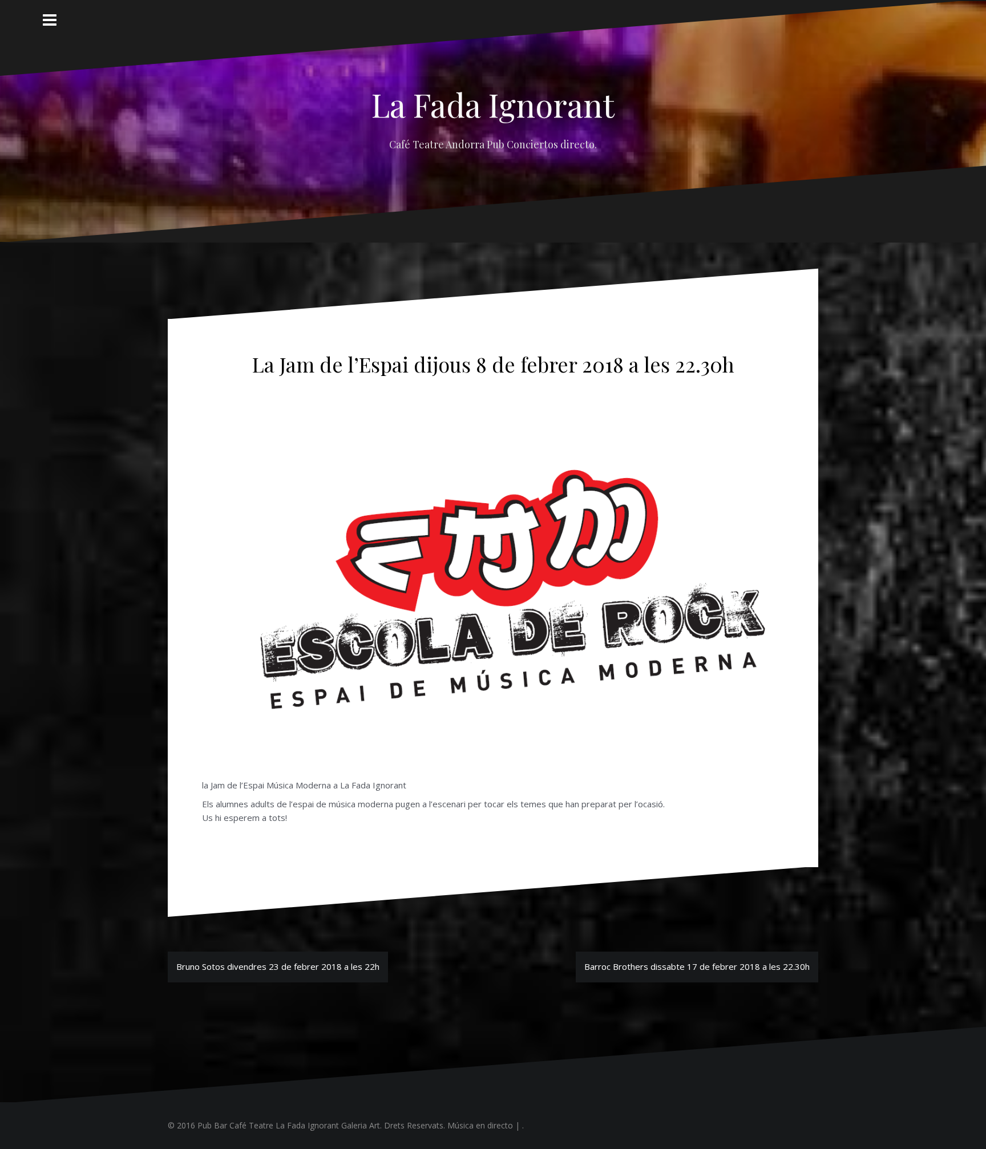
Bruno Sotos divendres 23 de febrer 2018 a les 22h (277, 966)
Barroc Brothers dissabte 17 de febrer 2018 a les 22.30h (697, 966)
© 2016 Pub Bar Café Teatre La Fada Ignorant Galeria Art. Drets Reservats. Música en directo (340, 1125)
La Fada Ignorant (493, 104)
